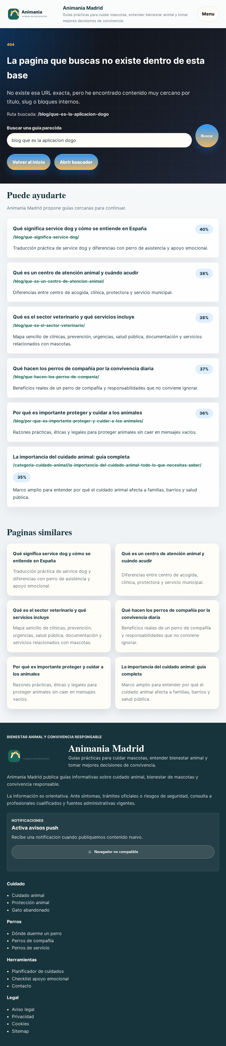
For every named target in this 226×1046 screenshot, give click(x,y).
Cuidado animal (28, 895)
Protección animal (30, 902)
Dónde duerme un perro (37, 933)
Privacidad (23, 1016)
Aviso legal (23, 1009)
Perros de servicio (31, 947)
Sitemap (20, 1031)
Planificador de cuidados (38, 971)
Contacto (21, 986)
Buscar (207, 136)
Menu (208, 14)
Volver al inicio (28, 162)
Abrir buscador (76, 162)
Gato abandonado (31, 910)
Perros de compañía (33, 940)
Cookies (20, 1023)
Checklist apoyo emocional (40, 978)
